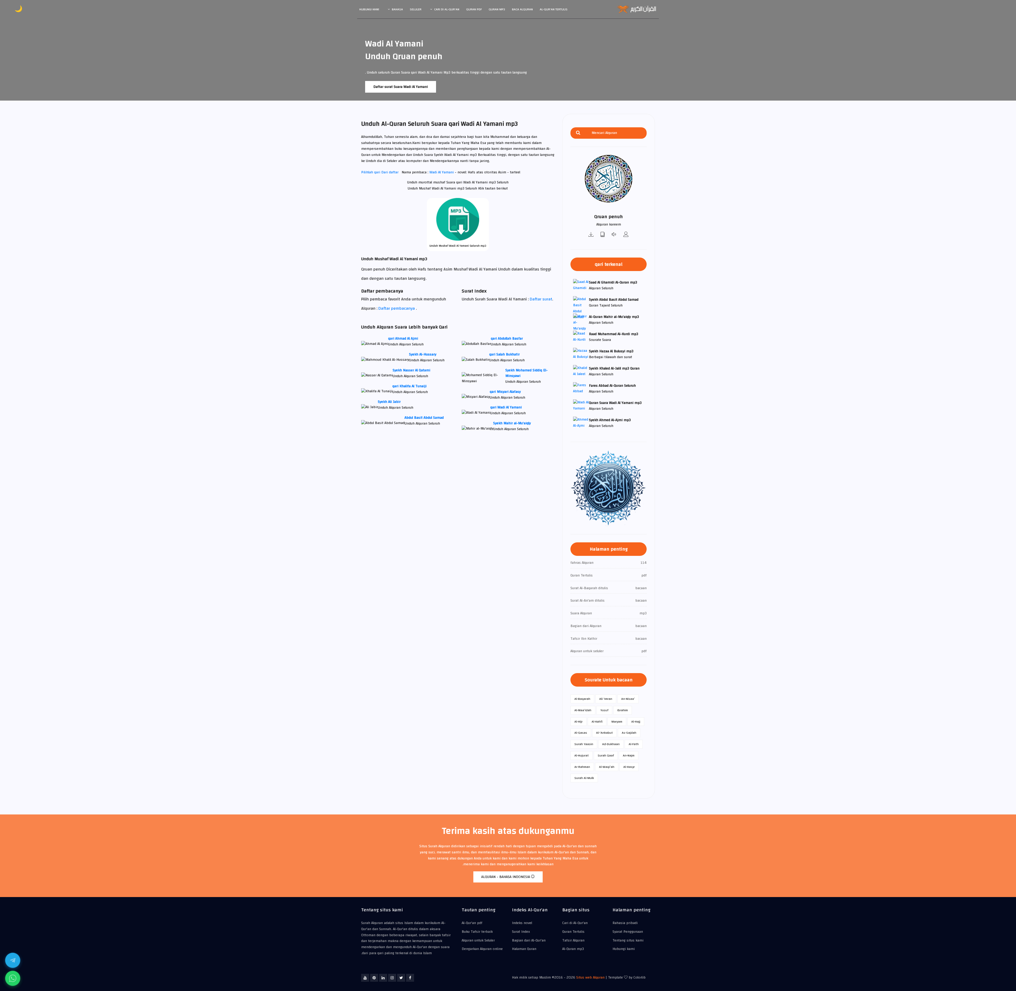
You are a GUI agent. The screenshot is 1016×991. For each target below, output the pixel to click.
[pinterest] (374, 978)
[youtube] (365, 978)
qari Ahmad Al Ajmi (403, 338)
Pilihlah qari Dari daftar (379, 172)
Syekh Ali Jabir (389, 401)
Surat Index (521, 931)
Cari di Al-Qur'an (446, 9)
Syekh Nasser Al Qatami (411, 370)
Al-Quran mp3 (573, 948)
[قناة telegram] (12, 960)
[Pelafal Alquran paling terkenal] (626, 234)
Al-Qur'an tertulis (554, 9)
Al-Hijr (578, 721)
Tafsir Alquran (573, 940)
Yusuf (604, 710)
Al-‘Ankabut (604, 733)
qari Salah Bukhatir (504, 354)
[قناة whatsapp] (12, 978)
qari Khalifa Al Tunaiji (409, 386)
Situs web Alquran (590, 977)
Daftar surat (541, 299)
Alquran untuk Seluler (478, 940)
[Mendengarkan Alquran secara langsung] (614, 234)
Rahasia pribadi (625, 923)
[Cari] (578, 133)
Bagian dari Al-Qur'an (529, 940)
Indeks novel (522, 923)
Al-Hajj (635, 721)
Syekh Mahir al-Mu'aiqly (512, 423)
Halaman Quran (524, 948)
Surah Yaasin (583, 744)
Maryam (616, 721)
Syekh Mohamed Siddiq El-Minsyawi (526, 373)
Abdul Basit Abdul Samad (424, 417)
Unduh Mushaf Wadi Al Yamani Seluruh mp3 (457, 246)
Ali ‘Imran (605, 699)
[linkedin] (383, 978)
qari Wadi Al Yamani (506, 407)
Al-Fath (634, 744)
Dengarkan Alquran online (482, 948)
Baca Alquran (522, 9)
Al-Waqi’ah (606, 767)
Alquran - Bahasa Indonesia (506, 876)
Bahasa (397, 9)
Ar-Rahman (582, 767)
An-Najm (628, 755)
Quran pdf (474, 9)
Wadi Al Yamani (442, 172)
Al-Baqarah (582, 699)
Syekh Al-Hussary (422, 354)
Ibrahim (622, 710)
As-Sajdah (629, 733)
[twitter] (401, 978)
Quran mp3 (497, 9)
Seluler (415, 9)
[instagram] (392, 978)
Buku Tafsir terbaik (477, 931)
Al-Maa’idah (582, 710)
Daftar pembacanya (396, 308)
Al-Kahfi (597, 721)
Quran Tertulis (573, 931)
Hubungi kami (369, 9)
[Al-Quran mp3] (591, 234)
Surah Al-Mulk (584, 778)
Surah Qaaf (606, 755)
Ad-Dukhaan (611, 744)
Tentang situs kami (628, 940)
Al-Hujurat (581, 755)
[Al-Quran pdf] (602, 234)
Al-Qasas (580, 733)
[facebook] (410, 978)
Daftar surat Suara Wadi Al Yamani (400, 86)
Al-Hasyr (629, 767)
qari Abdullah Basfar (507, 338)
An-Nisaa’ (628, 699)
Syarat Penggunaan (628, 931)
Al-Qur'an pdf (472, 923)
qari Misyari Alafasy (505, 391)
